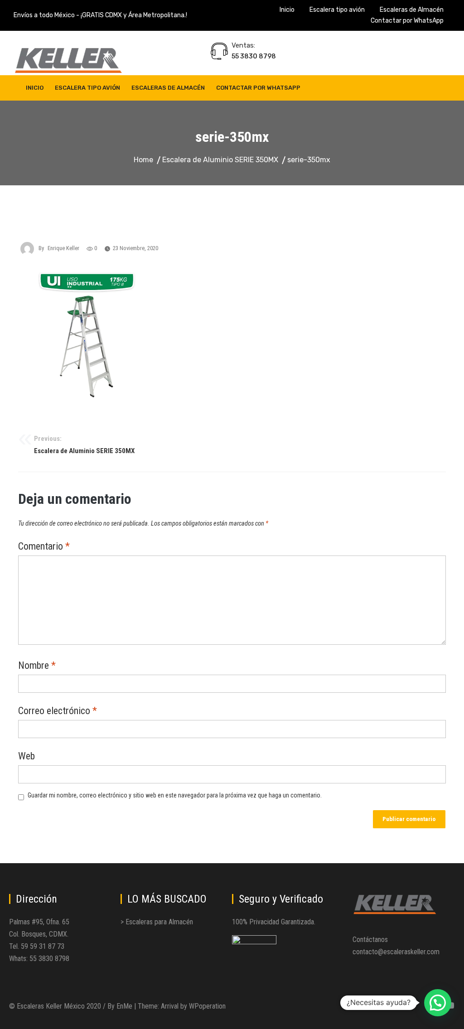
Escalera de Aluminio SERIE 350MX (84, 445)
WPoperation (207, 1006)
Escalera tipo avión (337, 10)
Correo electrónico (57, 711)
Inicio (287, 10)
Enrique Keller (63, 248)
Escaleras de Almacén (412, 10)
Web (26, 757)
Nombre (37, 666)
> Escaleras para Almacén (157, 922)
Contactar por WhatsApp (407, 20)
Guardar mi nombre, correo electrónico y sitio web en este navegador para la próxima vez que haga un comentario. (175, 795)
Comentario (44, 547)
